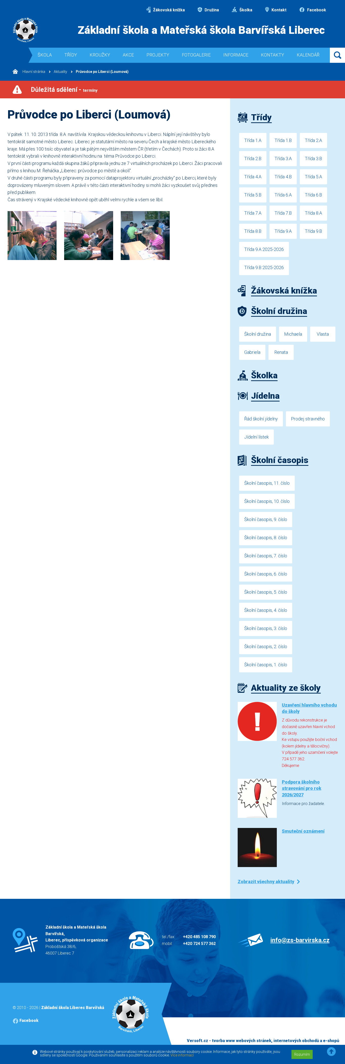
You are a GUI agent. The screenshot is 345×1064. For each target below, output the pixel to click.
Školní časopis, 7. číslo (265, 555)
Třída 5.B (252, 194)
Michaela (293, 334)
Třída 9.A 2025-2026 (264, 249)
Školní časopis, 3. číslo (265, 628)
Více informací (182, 1055)
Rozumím (302, 1054)
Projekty (157, 54)
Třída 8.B (252, 231)
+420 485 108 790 (199, 936)
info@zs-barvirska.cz (300, 940)
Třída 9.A (283, 231)
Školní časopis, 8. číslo (265, 537)
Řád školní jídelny (261, 418)
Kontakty (272, 54)
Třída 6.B (313, 194)
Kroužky (100, 54)
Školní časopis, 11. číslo (267, 483)
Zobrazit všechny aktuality (266, 881)
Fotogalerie (196, 54)
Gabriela (252, 352)
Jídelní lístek (256, 437)
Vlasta (323, 334)
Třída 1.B (283, 140)
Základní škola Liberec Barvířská (72, 1007)
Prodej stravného (308, 418)
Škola (45, 54)
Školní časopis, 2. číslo (265, 646)
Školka (245, 10)
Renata (281, 352)
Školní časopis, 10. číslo (267, 501)
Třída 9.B (313, 231)
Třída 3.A (283, 158)
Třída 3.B (313, 158)
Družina (211, 10)
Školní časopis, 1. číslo (265, 664)
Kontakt (278, 10)
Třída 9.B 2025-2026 (264, 267)
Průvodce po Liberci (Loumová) (102, 72)
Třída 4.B (283, 176)
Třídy (70, 54)
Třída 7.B (283, 213)
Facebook (316, 10)
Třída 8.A (313, 213)
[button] (331, 1052)
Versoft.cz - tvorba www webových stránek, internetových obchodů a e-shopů (263, 1040)
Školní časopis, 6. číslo (265, 574)
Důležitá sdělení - (64, 89)
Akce (128, 54)
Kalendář (308, 54)
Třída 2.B (252, 158)
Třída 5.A (313, 176)
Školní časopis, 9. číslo (265, 519)
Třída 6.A (283, 194)
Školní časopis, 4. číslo (265, 610)
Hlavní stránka (33, 72)
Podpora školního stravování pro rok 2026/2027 (301, 788)
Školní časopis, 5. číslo (265, 592)
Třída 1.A (252, 140)
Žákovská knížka (168, 10)
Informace (235, 54)
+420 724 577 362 (199, 943)
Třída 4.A (252, 176)
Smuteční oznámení (303, 831)
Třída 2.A (313, 140)
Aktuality (60, 72)
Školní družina (257, 334)
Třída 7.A (252, 213)
